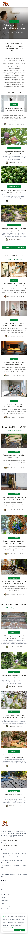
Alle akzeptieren (20, 930)
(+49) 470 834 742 (7, 843)
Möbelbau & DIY (14, 451)
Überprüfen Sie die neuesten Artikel (14, 247)
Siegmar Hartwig (5, 890)
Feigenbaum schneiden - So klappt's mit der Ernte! (13, 853)
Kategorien (5, 894)
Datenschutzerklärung (8, 927)
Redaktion (4, 881)
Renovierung (14, 21)
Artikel (3, 850)
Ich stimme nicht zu (8, 930)
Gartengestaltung (14, 632)
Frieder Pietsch (5, 887)
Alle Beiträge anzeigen (14, 259)
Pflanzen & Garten (14, 148)
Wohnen (14, 104)
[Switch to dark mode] (22, 3)
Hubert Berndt (4, 884)
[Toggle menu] (25, 4)
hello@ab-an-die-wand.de (10, 845)
